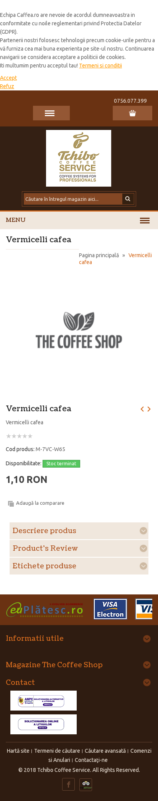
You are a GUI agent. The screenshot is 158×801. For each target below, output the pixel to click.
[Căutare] (128, 199)
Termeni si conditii (100, 65)
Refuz (7, 86)
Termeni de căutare (57, 751)
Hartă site (18, 751)
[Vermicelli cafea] (79, 275)
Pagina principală (99, 255)
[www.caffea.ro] (79, 158)
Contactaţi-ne (91, 760)
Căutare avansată (105, 751)
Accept (8, 78)
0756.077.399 (130, 101)
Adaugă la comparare (40, 503)
